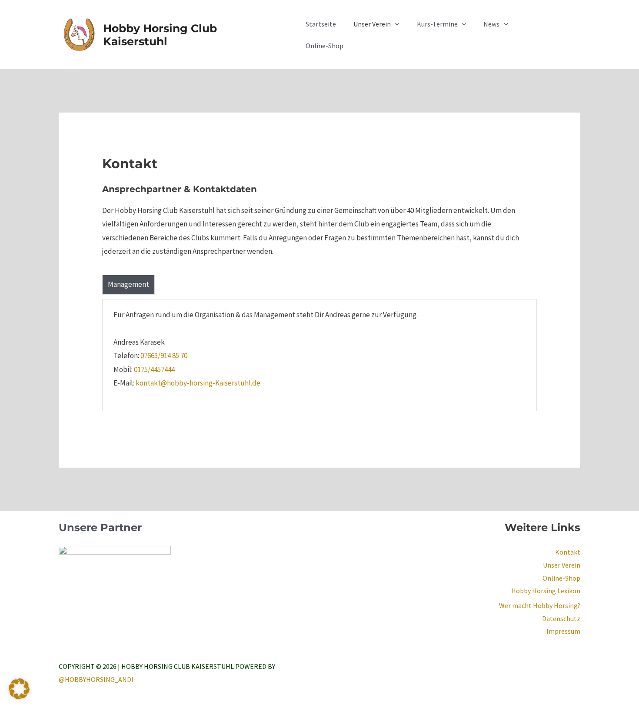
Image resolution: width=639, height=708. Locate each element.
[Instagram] (576, 667)
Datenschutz (561, 618)
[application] (395, 24)
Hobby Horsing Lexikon (545, 590)
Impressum (563, 631)
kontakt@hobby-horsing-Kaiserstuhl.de (198, 383)
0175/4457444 (154, 369)
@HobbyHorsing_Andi (96, 679)
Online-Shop (561, 578)
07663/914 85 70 (163, 355)
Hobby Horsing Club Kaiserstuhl (160, 35)
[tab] (128, 284)
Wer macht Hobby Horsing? (539, 605)
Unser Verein (561, 565)
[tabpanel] (319, 355)
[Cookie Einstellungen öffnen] (19, 696)
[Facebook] (555, 667)
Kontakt (567, 552)
